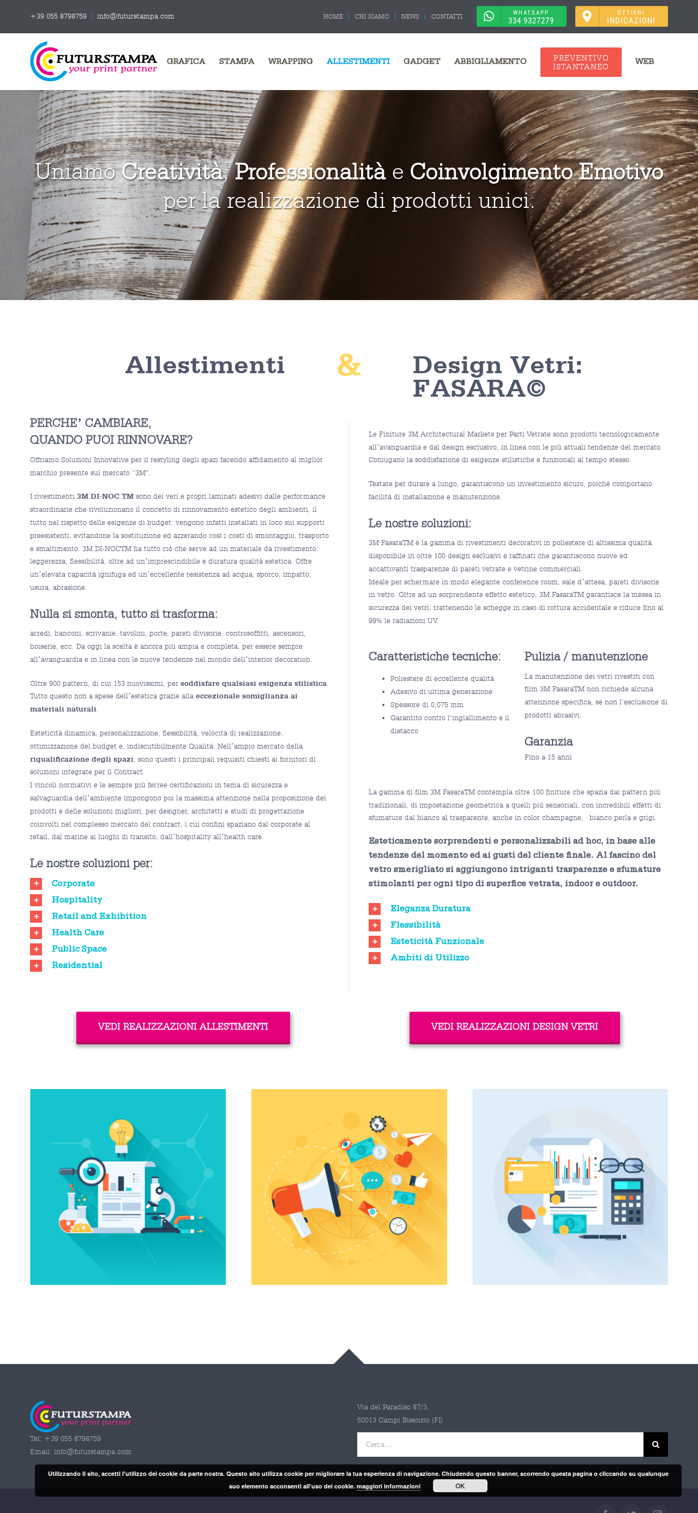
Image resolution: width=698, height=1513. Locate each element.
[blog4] (570, 1095)
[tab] (180, 885)
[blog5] (349, 1095)
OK (460, 1486)
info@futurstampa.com (135, 16)
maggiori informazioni (388, 1486)
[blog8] (128, 1095)
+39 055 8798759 (58, 16)
